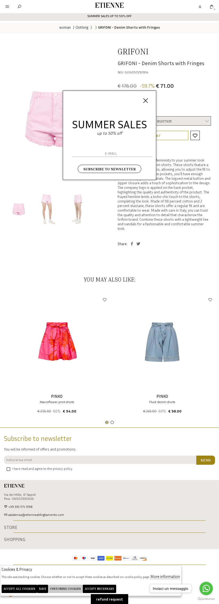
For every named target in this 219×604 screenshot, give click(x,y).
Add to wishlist (195, 135)
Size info (124, 110)
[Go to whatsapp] (206, 588)
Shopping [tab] (14, 539)
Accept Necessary (99, 588)
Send (206, 460)
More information (165, 576)
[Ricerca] (19, 6)
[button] (106, 422)
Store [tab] (10, 527)
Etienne (109, 6)
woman (65, 27)
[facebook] (132, 243)
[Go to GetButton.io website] (206, 598)
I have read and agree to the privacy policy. (42, 469)
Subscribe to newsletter (109, 169)
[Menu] (7, 6)
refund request (109, 599)
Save (42, 588)
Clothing (82, 27)
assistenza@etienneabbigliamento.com (35, 515)
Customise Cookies (65, 588)
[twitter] (138, 243)
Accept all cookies (19, 588)
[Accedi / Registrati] (199, 6)
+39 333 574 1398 (20, 507)
